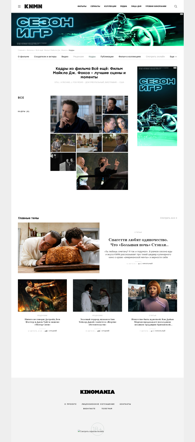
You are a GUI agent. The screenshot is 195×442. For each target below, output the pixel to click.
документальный (94, 82)
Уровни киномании (155, 6)
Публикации (107, 56)
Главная (21, 50)
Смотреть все (167, 218)
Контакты (125, 404)
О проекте (70, 404)
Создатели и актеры (45, 56)
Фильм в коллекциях (130, 56)
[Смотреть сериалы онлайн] (97, 432)
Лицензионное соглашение (98, 404)
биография (111, 82)
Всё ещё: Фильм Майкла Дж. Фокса (51, 50)
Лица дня (136, 6)
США (121, 82)
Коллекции (110, 6)
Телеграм (107, 409)
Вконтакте (89, 409)
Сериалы (95, 6)
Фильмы (81, 6)
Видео (65, 56)
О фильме (23, 56)
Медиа (123, 6)
